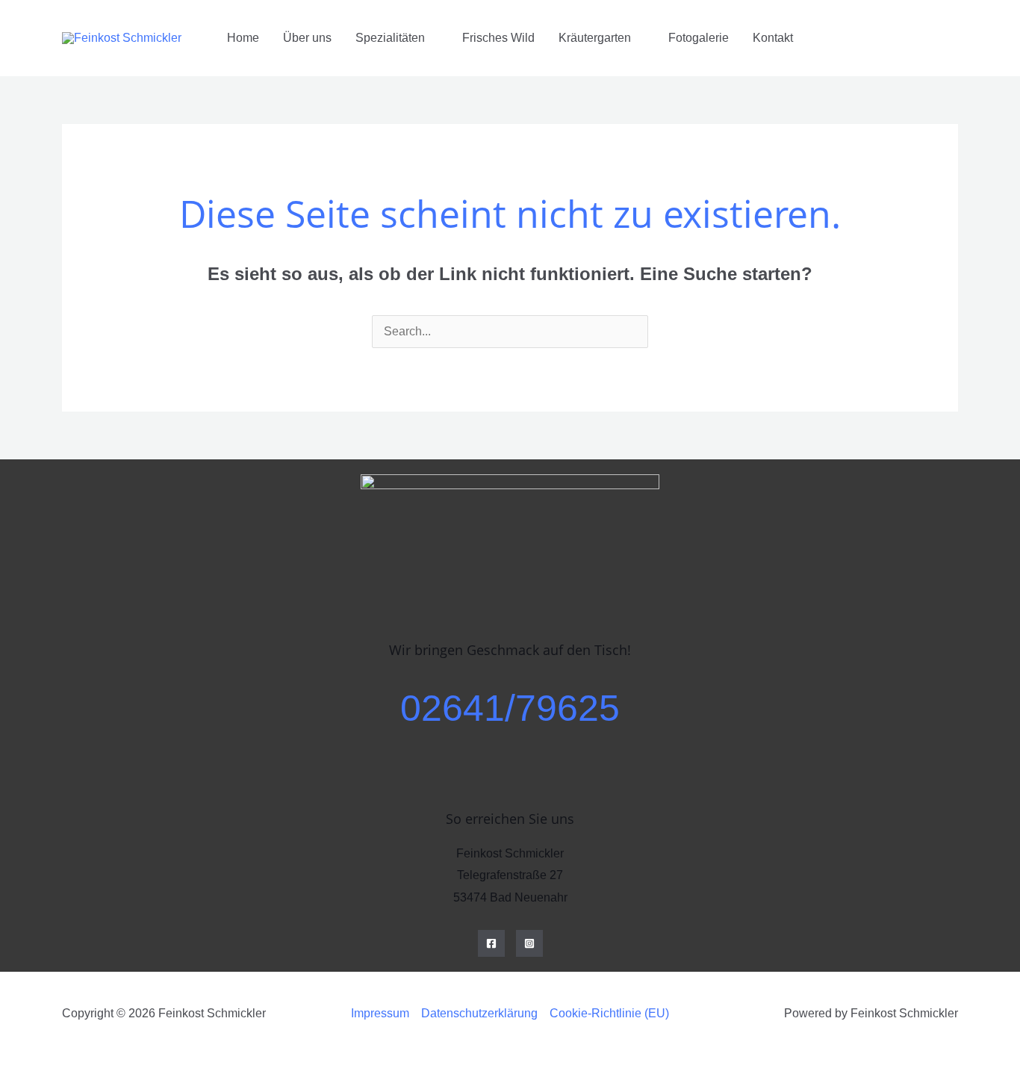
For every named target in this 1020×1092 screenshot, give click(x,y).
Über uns (307, 37)
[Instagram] (529, 943)
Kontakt (773, 37)
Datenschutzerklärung (479, 1013)
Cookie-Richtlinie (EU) (609, 1013)
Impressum (380, 1013)
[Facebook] (491, 943)
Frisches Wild (498, 37)
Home (243, 37)
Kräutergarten (595, 37)
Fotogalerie (698, 37)
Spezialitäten (390, 37)
